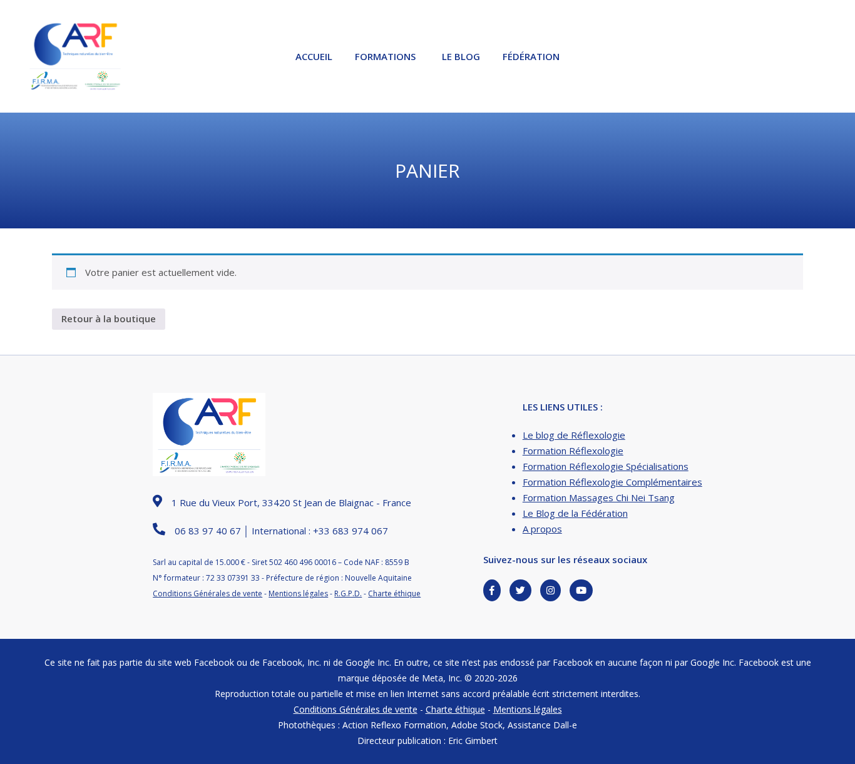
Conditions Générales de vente (207, 593)
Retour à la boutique (108, 318)
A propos (542, 528)
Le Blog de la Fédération (575, 513)
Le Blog (461, 56)
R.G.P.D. (348, 593)
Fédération (531, 56)
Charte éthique (394, 593)
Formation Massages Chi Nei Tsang (599, 497)
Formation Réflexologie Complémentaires (612, 482)
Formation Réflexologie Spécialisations (606, 466)
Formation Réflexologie (573, 450)
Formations (385, 56)
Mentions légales (298, 593)
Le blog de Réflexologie (574, 435)
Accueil (313, 56)
